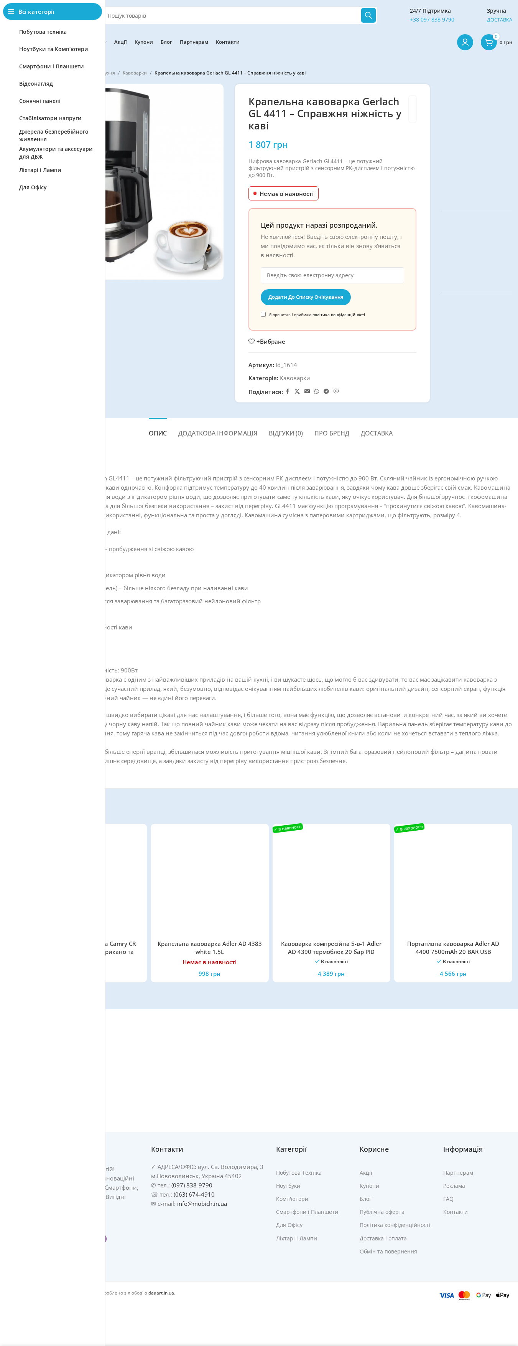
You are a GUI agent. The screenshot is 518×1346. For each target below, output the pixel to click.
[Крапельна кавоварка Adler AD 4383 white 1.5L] (209, 882)
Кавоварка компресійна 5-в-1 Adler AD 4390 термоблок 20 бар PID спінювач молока (331, 952)
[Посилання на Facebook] (287, 391)
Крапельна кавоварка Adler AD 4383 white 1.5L (210, 947)
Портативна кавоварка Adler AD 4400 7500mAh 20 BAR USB (453, 947)
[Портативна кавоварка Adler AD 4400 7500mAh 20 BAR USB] (453, 882)
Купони (369, 1185)
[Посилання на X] (297, 391)
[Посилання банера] (476, 141)
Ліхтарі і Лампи (296, 1238)
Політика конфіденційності (395, 1224)
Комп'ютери (292, 1198)
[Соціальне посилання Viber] (336, 391)
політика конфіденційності (338, 314)
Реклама (454, 1185)
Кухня (108, 73)
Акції (366, 1172)
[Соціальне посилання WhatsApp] (316, 391)
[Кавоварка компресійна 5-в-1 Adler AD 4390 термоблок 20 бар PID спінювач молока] (331, 882)
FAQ (448, 1198)
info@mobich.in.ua (202, 1203)
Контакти (455, 1211)
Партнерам (458, 1172)
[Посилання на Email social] (307, 391)
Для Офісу (289, 1224)
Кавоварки (135, 73)
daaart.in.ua (161, 1293)
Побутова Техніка (299, 1172)
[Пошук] (368, 15)
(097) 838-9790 (191, 1185)
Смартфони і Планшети (307, 1211)
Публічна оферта (382, 1211)
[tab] (158, 429)
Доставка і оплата (383, 1238)
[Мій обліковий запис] (465, 42)
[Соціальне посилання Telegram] (326, 391)
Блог (366, 1198)
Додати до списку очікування (305, 296)
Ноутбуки (288, 1185)
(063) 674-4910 (194, 1194)
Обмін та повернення (388, 1251)
